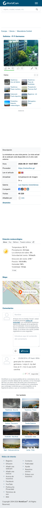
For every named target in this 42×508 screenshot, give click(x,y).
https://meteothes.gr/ (26, 168)
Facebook (10, 481)
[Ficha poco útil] (13, 68)
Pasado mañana (25, 242)
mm (22, 198)
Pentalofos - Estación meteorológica (15, 103)
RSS (7, 497)
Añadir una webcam (10, 467)
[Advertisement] (21, 20)
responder (34, 374)
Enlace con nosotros (29, 475)
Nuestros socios (28, 470)
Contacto (28, 461)
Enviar (25, 351)
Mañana (15, 242)
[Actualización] (33, 242)
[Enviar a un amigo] (28, 189)
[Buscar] (37, 9)
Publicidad (29, 464)
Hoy (10, 242)
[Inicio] (11, 3)
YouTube (9, 484)
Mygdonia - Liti (32, 94)
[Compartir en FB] (19, 189)
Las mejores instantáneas (28, 185)
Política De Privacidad (10, 488)
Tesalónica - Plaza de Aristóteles (31, 82)
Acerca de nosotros (10, 477)
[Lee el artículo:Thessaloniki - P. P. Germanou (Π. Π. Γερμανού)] (22, 173)
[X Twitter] (22, 189)
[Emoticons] (15, 351)
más (14, 270)
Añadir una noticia (10, 472)
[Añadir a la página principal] (22, 68)
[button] (32, 68)
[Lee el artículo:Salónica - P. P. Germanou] (19, 173)
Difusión (9, 464)
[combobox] (21, 9)
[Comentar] (18, 68)
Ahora (5, 242)
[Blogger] (25, 189)
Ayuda (27, 466)
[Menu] (36, 3)
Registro (9, 461)
